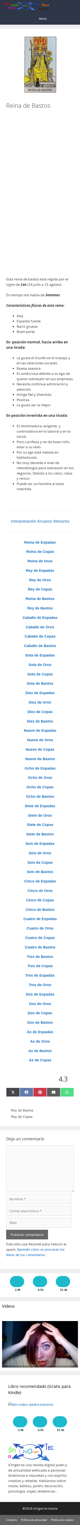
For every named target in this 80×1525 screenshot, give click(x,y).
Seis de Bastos (40, 872)
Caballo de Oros (40, 627)
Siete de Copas (40, 825)
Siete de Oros (40, 815)
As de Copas (40, 1060)
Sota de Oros (40, 665)
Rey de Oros (40, 580)
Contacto (11, 1520)
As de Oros (40, 1041)
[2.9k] (17, 1281)
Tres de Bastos (40, 957)
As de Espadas (40, 1032)
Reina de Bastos (40, 599)
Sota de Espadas (40, 655)
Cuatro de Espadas (40, 919)
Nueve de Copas (40, 749)
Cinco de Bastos (40, 910)
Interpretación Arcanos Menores (40, 521)
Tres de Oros (40, 985)
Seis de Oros (40, 853)
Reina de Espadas (40, 542)
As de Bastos (40, 1051)
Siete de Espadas (40, 806)
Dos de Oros (40, 1004)
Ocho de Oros (40, 778)
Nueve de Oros (40, 740)
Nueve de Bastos (40, 759)
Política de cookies (62, 1520)
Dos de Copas (40, 1013)
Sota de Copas (40, 674)
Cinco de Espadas (40, 881)
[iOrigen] (26, 6)
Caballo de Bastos (40, 646)
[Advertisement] (40, 149)
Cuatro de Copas (40, 938)
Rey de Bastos (40, 608)
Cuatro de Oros (40, 928)
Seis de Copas (40, 862)
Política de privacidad (34, 1520)
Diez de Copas (40, 712)
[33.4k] (63, 1281)
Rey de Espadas (40, 571)
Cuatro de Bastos (40, 947)
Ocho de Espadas (40, 768)
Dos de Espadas (40, 994)
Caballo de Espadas (40, 618)
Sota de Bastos (40, 683)
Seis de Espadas (40, 844)
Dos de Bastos (40, 1022)
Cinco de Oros (40, 891)
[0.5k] (40, 1281)
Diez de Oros (40, 702)
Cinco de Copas (40, 900)
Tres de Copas (40, 966)
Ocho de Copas (40, 787)
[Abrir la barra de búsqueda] (74, 6)
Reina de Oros (40, 561)
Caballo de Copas (40, 636)
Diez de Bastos (40, 721)
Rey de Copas (40, 589)
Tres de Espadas (40, 975)
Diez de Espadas (40, 693)
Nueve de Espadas (40, 730)
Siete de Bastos (40, 834)
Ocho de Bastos (40, 796)
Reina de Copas (40, 552)
